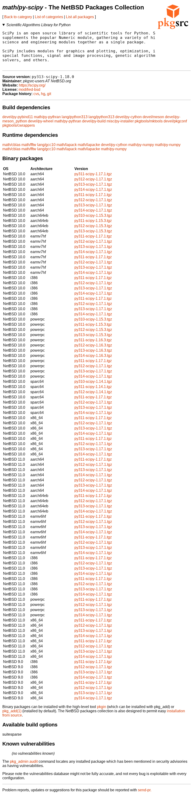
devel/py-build (94, 121)
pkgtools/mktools (149, 121)
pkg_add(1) (11, 711)
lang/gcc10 (46, 145)
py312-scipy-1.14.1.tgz (93, 392)
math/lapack (66, 145)
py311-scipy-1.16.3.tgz (93, 340)
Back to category (18, 17)
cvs (36, 94)
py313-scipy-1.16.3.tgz (93, 350)
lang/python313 (75, 117)
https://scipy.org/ (32, 85)
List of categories (49, 17)
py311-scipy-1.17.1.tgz (93, 174)
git (49, 94)
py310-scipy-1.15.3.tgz (93, 215)
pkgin (101, 707)
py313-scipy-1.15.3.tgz (93, 231)
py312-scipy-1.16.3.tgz (93, 345)
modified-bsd (29, 90)
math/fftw (28, 145)
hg (43, 94)
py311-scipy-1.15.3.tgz (93, 221)
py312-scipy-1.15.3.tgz (93, 226)
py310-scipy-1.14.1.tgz (93, 381)
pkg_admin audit (24, 761)
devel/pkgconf (175, 121)
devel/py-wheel (40, 121)
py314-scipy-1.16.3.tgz (93, 356)
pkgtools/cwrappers (18, 125)
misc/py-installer (120, 121)
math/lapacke (89, 145)
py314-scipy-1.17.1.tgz (93, 190)
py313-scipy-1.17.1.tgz (93, 184)
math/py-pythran (47, 117)
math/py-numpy (141, 145)
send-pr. (144, 790)
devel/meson (153, 117)
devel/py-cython (128, 117)
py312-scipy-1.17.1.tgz (93, 179)
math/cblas (11, 145)
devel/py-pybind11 (17, 117)
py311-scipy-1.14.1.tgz (93, 387)
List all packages (80, 17)
